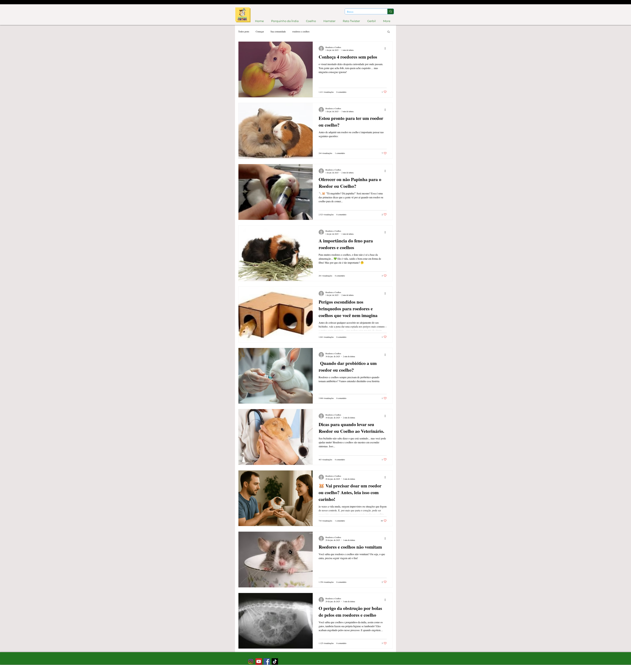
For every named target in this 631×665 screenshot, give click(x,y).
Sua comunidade (278, 31)
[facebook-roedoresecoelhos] (267, 661)
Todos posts (243, 31)
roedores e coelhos (300, 31)
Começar (260, 31)
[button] (388, 32)
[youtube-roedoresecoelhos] (259, 661)
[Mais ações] (386, 48)
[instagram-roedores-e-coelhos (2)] (250, 661)
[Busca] (390, 11)
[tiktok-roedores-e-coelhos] (275, 661)
